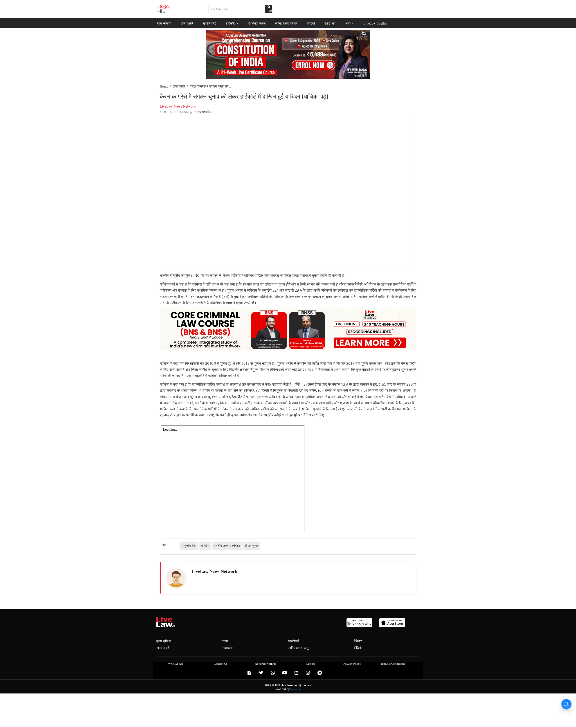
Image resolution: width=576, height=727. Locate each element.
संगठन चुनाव (252, 545)
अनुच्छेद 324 (189, 545)
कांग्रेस (205, 545)
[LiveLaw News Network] (176, 578)
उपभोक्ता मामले (257, 23)
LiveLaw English (375, 23)
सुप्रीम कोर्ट (209, 23)
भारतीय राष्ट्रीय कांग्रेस (227, 545)
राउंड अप (330, 23)
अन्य (348, 23)
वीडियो (311, 23)
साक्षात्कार (228, 648)
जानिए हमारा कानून (286, 23)
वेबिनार (358, 641)
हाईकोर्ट (230, 23)
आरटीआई (293, 641)
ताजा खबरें (187, 23)
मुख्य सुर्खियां (164, 23)
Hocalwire (295, 689)
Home (164, 86)
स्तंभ (225, 641)
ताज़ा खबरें (179, 86)
